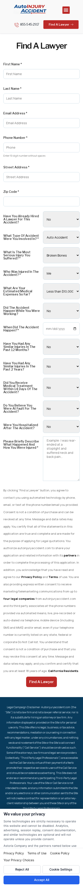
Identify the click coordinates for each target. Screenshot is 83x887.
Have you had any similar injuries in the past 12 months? (19, 346)
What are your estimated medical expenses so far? (17, 291)
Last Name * (12, 88)
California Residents (63, 671)
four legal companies (19, 599)
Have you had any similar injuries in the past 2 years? (19, 366)
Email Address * (15, 113)
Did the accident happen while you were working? (21, 310)
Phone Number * (15, 137)
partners (70, 555)
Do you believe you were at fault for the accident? (19, 408)
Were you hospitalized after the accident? (20, 426)
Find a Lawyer (41, 682)
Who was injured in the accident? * (21, 273)
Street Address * (16, 167)
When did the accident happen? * (21, 329)
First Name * (12, 64)
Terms (53, 577)
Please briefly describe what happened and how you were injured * (21, 444)
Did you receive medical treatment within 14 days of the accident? (20, 387)
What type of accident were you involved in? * (21, 237)
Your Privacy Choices (19, 860)
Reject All (22, 869)
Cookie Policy (59, 853)
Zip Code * (11, 191)
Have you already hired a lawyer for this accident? (21, 219)
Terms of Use (36, 853)
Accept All (41, 880)
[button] (66, 10)
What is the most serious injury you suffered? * (17, 255)
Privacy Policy (31, 577)
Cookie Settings (60, 869)
